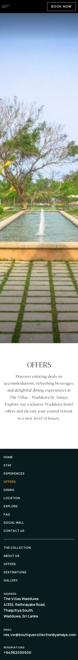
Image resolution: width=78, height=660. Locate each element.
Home (8, 457)
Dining (9, 490)
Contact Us (14, 531)
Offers (10, 482)
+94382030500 (17, 652)
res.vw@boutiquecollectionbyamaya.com (40, 634)
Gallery (11, 580)
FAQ (7, 514)
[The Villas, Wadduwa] (39, 23)
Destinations (15, 572)
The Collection (17, 548)
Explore (11, 506)
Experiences (14, 474)
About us (11, 556)
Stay (8, 465)
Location (12, 498)
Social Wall (14, 523)
